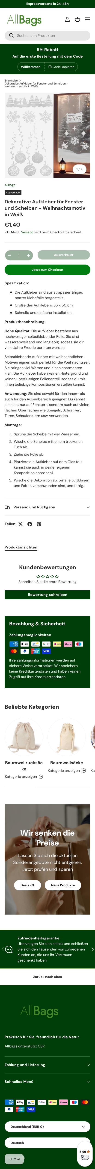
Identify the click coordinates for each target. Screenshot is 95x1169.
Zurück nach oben (47, 977)
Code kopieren (63, 67)
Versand (27, 232)
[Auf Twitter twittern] (20, 524)
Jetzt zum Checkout (47, 270)
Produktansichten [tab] (21, 547)
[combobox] (47, 36)
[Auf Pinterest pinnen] (39, 524)
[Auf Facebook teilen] (29, 524)
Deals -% (28, 885)
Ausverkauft (63, 255)
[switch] (85, 1157)
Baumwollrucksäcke (24, 766)
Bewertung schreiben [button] (47, 594)
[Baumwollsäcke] (67, 737)
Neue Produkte (63, 885)
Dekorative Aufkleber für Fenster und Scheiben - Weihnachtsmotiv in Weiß (36, 85)
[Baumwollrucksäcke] (24, 737)
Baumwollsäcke (66, 763)
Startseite (11, 80)
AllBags (10, 185)
